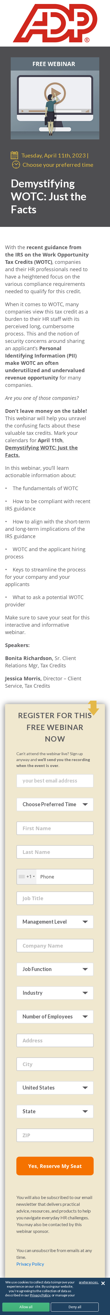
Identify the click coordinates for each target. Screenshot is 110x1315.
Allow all (25, 1307)
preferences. (89, 1282)
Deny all (75, 1307)
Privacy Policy (30, 1263)
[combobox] (26, 876)
